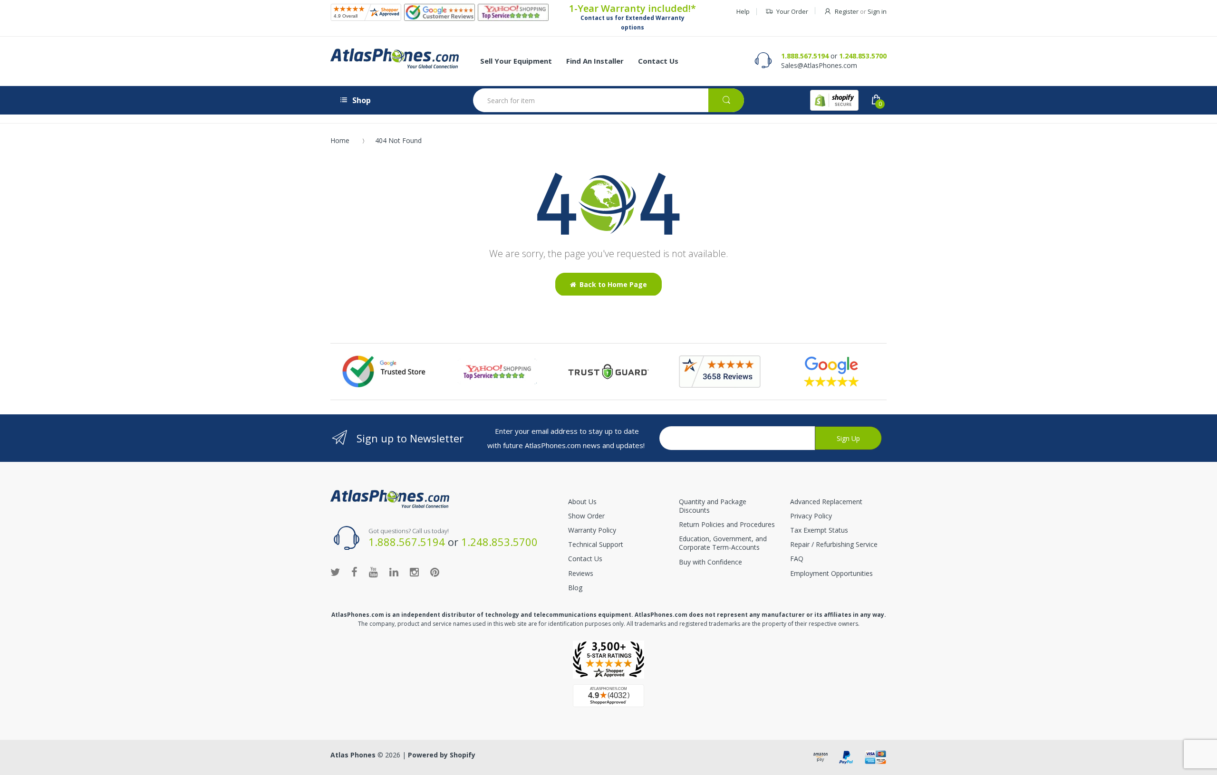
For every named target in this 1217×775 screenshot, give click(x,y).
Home (339, 140)
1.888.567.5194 (805, 55)
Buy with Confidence (710, 561)
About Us (582, 501)
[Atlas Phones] (394, 58)
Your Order (792, 11)
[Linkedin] (393, 571)
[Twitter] (335, 571)
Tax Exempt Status (819, 530)
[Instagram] (414, 571)
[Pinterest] (434, 571)
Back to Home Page (613, 284)
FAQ (796, 558)
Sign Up (848, 438)
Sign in (877, 11)
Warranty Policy (592, 530)
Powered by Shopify (441, 754)
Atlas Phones (353, 754)
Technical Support (595, 544)
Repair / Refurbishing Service (834, 544)
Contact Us (585, 558)
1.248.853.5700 (863, 55)
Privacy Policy (811, 515)
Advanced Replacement (826, 501)
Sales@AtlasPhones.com (819, 65)
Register (847, 11)
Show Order (586, 515)
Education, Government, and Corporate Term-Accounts (723, 543)
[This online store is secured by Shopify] (834, 100)
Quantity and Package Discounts (712, 506)
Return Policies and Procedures (727, 524)
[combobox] (608, 100)
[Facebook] (354, 571)
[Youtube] (373, 571)
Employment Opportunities (831, 573)
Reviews (580, 573)
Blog (575, 587)
